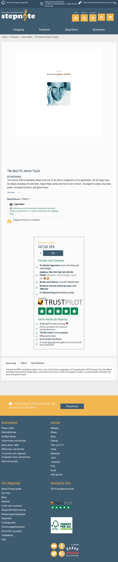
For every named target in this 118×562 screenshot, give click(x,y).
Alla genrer (56, 474)
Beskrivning (11, 363)
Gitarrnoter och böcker (14, 440)
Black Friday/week (11, 488)
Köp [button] (53, 253)
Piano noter (8, 428)
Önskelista (7, 535)
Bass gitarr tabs (10, 445)
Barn (53, 436)
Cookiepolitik (9, 522)
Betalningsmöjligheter (13, 514)
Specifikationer (37, 363)
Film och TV (57, 445)
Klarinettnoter (9, 432)
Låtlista (23, 363)
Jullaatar (55, 461)
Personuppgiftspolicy (13, 526)
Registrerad (72, 406)
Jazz (53, 457)
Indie (53, 449)
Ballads (55, 428)
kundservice (63, 488)
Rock (53, 470)
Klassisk (55, 453)
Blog (4, 497)
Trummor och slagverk (14, 453)
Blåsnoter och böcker (13, 449)
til (55, 488)
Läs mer (11, 192)
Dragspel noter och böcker (16, 457)
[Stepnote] (18, 15)
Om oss (6, 493)
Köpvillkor (7, 518)
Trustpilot (42, 298)
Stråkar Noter (9, 436)
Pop (53, 466)
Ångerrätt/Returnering (13, 509)
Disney (54, 440)
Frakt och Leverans (12, 505)
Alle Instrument (10, 461)
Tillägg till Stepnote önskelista (26, 220)
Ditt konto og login (12, 531)
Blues (54, 432)
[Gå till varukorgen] (110, 17)
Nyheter (6, 501)
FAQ (4, 539)
